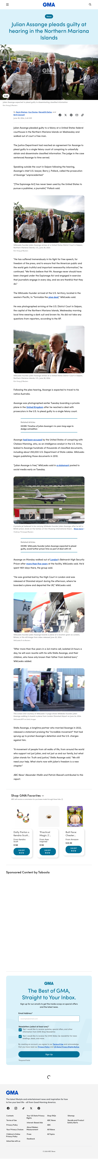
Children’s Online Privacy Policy (13, 1135)
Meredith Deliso (45, 112)
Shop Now (22, 851)
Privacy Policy (44, 1046)
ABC (49, 1124)
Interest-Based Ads (35, 1122)
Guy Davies (33, 112)
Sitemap (71, 1115)
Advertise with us (13, 1141)
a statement (63, 465)
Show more (78, 528)
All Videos (51, 1129)
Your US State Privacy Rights (35, 1116)
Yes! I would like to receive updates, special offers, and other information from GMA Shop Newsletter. (47, 1030)
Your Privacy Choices (14, 1129)
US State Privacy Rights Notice (66, 1046)
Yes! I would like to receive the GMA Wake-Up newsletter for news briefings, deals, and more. (50, 1037)
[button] (7, 4)
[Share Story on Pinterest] (71, 115)
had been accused (32, 439)
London (54, 559)
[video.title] (49, 72)
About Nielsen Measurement (32, 1128)
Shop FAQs (51, 1115)
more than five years (37, 563)
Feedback (31, 1138)
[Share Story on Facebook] (60, 115)
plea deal (53, 297)
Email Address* (25, 1013)
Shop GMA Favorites (26, 795)
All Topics (51, 1134)
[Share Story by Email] (77, 115)
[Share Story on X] (66, 115)
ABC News (51, 1120)
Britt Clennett (19, 114)
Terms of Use (58, 1044)
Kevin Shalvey (21, 112)
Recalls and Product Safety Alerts (75, 1121)
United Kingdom (34, 407)
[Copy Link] (82, 115)
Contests (10, 1115)
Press (29, 1134)
